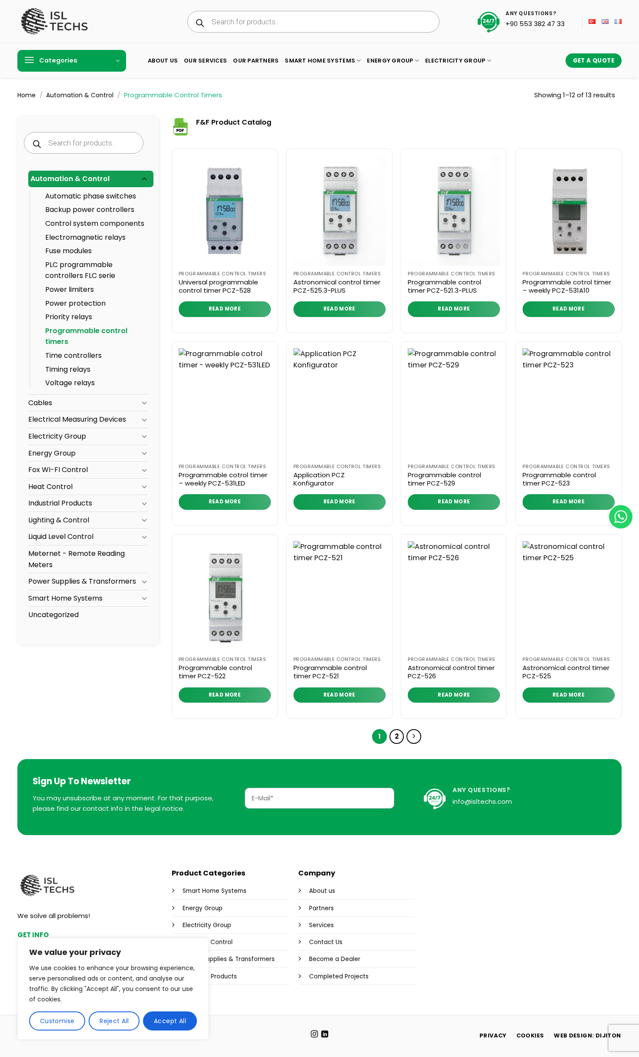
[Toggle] (144, 179)
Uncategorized (53, 615)
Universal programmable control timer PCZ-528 (218, 286)
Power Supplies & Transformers (82, 581)
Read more (225, 308)
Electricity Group (455, 60)
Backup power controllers (89, 210)
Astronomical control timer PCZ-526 (451, 672)
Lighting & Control (58, 520)
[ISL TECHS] (54, 21)
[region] (113, 989)
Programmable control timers (86, 336)
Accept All (170, 1021)
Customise (57, 1021)
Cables (40, 403)
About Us (163, 60)
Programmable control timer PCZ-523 (559, 479)
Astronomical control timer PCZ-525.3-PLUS (336, 286)
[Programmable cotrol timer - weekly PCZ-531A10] (569, 210)
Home (26, 95)
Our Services (205, 60)
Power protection (75, 303)
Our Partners (256, 60)
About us (322, 891)
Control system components (94, 223)
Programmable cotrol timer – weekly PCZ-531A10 (567, 286)
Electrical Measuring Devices (77, 419)
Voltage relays (70, 383)
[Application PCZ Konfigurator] (339, 403)
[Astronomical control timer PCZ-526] (454, 596)
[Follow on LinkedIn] (324, 1034)
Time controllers (73, 355)
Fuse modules (68, 251)
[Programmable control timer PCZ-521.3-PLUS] (454, 210)
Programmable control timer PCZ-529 (444, 479)
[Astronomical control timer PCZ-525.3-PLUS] (339, 210)
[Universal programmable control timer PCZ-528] (225, 210)
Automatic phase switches (90, 196)
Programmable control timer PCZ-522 (215, 672)
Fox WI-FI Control (58, 470)
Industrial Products (60, 503)
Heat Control (50, 487)
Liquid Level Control (60, 537)
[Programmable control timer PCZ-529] (454, 403)
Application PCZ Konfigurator (319, 479)
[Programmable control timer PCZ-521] (339, 596)
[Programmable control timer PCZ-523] (569, 403)
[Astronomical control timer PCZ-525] (569, 596)
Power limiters (69, 289)
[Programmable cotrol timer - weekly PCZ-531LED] (225, 403)
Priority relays (68, 317)
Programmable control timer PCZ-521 (330, 672)
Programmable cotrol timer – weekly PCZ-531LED (223, 479)
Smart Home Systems (320, 60)
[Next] (413, 736)
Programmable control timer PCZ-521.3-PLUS (444, 286)
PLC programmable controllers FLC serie (80, 270)
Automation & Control (79, 95)
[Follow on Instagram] (313, 1034)
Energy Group (390, 60)
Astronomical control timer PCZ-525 (566, 672)
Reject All (114, 1021)
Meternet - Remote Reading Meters (76, 559)
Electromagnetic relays (85, 237)
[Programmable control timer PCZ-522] (225, 596)
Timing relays (67, 369)
